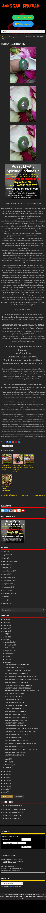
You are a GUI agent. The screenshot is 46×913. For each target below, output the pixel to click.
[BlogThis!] (5, 446)
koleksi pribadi (7, 561)
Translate (17, 886)
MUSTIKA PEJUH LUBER (14, 746)
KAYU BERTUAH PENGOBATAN (16, 705)
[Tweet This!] (10, 442)
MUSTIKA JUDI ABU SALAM (12, 812)
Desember (9, 642)
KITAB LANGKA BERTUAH (14, 708)
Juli (6, 657)
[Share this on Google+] (13, 442)
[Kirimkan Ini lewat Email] (3, 446)
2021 (5, 634)
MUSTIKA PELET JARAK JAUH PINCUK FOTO (21, 749)
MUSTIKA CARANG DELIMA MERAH (18, 688)
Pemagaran (13, 37)
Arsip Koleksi (7, 797)
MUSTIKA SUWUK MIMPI (14, 667)
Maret (7, 762)
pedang (5, 574)
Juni (7, 659)
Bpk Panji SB (23, 898)
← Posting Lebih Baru (9, 495)
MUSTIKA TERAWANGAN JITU (16, 714)
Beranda (5, 37)
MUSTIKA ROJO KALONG (14, 700)
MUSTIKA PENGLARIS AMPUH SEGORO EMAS (21, 679)
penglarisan (6, 584)
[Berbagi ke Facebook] (9, 446)
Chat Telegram (24, 24)
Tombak (5, 603)
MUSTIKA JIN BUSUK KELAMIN (16, 673)
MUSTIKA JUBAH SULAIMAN (6, 488)
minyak (5, 568)
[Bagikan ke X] (7, 446)
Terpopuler (19, 797)
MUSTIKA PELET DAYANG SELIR (16, 734)
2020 (5, 637)
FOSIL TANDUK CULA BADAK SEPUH (18, 685)
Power (21, 37)
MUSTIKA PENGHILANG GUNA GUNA (17, 468)
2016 (5, 777)
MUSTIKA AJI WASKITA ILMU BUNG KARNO (21, 732)
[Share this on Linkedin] (19, 442)
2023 (5, 628)
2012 (5, 789)
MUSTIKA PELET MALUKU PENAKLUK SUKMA (22, 729)
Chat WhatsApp (23, 17)
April (7, 759)
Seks (4, 597)
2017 (5, 774)
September (9, 651)
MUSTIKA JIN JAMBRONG (14, 755)
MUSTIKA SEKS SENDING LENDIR (14, 809)
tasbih (4, 600)
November (9, 645)
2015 (5, 780)
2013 (5, 786)
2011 (5, 792)
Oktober (8, 648)
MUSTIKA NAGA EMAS (28, 466)
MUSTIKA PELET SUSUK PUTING (17, 665)
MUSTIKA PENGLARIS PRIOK (15, 711)
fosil (4, 551)
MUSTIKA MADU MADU (11, 819)
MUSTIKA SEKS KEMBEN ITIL (13, 43)
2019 (5, 640)
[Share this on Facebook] (7, 442)
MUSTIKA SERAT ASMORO (14, 737)
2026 (5, 619)
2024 (5, 625)
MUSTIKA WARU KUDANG (12, 815)
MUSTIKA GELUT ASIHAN (14, 723)
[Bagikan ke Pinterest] (12, 446)
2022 (5, 631)
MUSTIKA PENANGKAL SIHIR (6, 467)
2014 (5, 783)
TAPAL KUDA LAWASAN (13, 697)
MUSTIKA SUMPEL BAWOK (15, 702)
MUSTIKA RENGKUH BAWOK (15, 752)
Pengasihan (6, 580)
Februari (8, 765)
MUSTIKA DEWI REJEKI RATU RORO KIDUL (21, 743)
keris (4, 558)
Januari (8, 768)
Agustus (8, 654)
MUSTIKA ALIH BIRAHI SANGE (16, 720)
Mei (6, 662)
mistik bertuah (7, 571)
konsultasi (6, 564)
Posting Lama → (39, 495)
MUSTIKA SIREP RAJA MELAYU (16, 682)
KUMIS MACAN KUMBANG (14, 694)
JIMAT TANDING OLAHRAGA (12, 806)
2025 (5, 622)
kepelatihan (6, 555)
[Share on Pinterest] (16, 442)
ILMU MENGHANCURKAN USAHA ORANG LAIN (22, 691)
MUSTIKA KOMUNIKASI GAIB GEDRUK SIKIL (21, 676)
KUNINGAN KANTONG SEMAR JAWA (18, 670)
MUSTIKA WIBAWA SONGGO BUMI (17, 717)
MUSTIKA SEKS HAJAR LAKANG (16, 740)
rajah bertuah (7, 593)
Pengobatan (6, 587)
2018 (5, 772)
